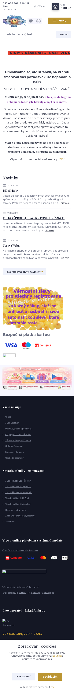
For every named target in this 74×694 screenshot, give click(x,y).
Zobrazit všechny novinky (22, 271)
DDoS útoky (11, 190)
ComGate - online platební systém (20, 550)
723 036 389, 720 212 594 (16, 5)
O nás (8, 417)
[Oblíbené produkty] (31, 21)
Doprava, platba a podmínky (18, 429)
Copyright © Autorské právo (18, 434)
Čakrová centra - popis (16, 510)
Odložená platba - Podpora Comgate (28, 592)
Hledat (64, 34)
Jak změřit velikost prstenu (18, 486)
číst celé (65, 203)
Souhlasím (50, 676)
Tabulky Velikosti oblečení (17, 498)
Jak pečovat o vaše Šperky (18, 481)
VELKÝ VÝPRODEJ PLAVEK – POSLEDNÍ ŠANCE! (34, 218)
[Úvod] (14, 21)
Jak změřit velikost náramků (18, 492)
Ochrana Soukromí (14, 446)
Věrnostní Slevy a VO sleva (18, 440)
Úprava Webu (11, 245)
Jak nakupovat (12, 423)
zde (53, 687)
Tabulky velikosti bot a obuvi (18, 504)
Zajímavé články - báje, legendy (20, 516)
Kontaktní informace (14, 452)
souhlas (57, 655)
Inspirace (9, 521)
